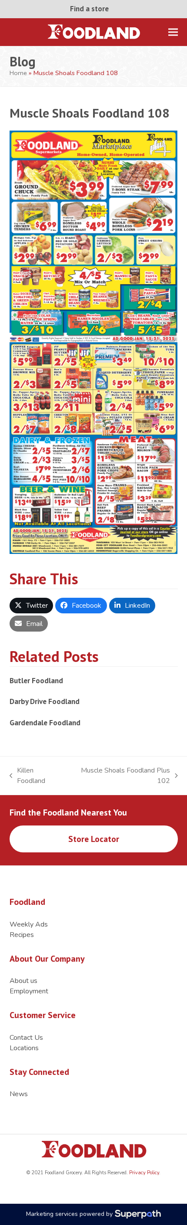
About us (23, 981)
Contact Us (26, 1037)
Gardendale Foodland (45, 722)
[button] (173, 32)
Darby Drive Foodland (45, 701)
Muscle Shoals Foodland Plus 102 (120, 776)
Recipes (22, 935)
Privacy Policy (143, 1172)
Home (18, 73)
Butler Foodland (36, 680)
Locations (24, 1048)
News (19, 1094)
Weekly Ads (29, 924)
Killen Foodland (28, 776)
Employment (29, 991)
